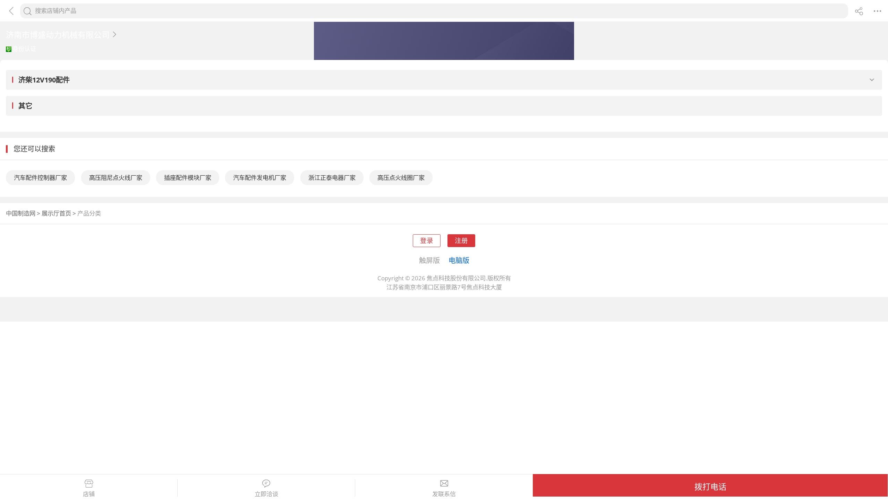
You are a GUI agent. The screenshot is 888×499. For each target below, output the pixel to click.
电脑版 (459, 260)
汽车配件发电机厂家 (259, 178)
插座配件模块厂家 (187, 178)
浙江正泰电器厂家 (332, 178)
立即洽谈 (266, 494)
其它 (25, 106)
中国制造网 (20, 213)
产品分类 (89, 213)
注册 (461, 240)
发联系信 (444, 494)
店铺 (89, 494)
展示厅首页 (56, 213)
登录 (426, 240)
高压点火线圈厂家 (401, 178)
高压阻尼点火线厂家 (115, 178)
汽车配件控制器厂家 (40, 178)
